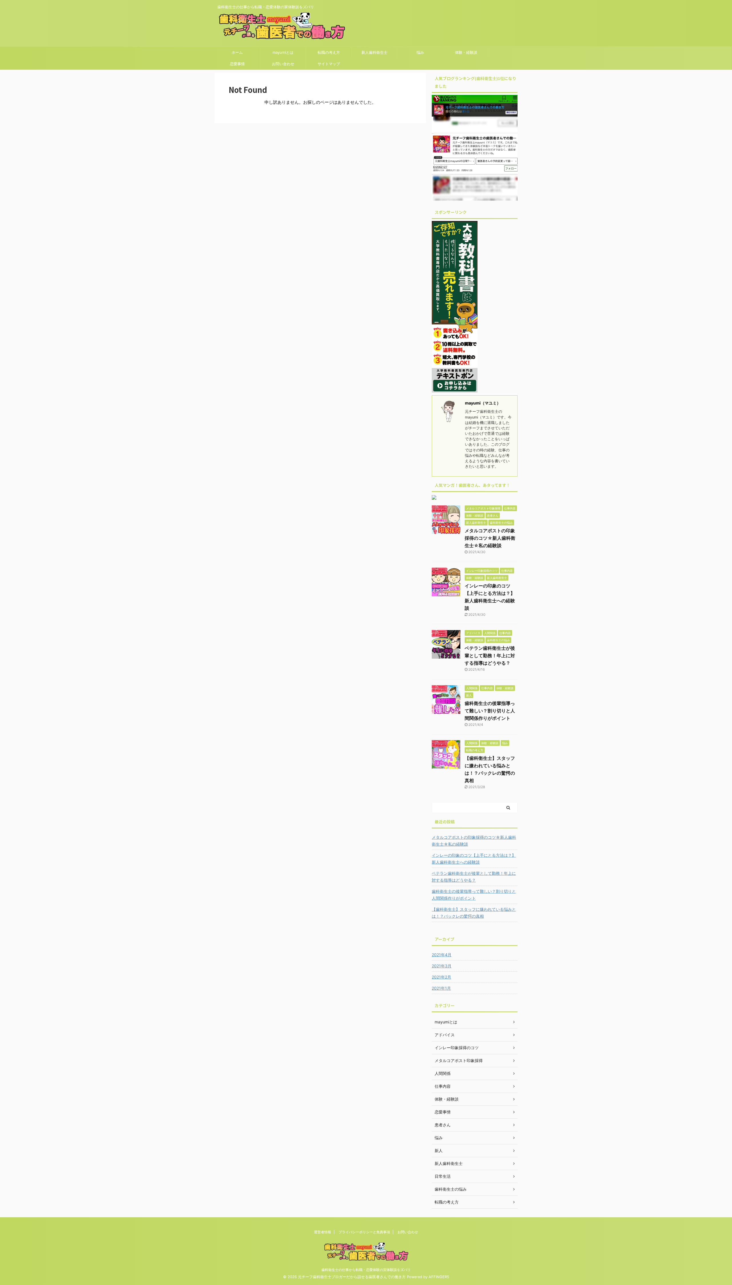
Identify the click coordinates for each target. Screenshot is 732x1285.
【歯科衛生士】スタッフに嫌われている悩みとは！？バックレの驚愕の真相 (474, 913)
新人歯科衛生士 (374, 52)
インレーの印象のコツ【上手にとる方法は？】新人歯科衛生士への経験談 (474, 858)
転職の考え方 (329, 52)
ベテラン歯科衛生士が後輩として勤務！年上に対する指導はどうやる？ (490, 655)
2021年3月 (441, 965)
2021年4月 (441, 954)
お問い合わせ (283, 63)
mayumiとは (282, 52)
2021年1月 (441, 988)
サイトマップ (329, 63)
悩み (420, 52)
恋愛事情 (237, 63)
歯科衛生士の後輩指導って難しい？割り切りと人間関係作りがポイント (490, 710)
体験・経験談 (466, 52)
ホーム (237, 52)
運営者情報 (322, 1232)
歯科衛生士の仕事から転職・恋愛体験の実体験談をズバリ (366, 1270)
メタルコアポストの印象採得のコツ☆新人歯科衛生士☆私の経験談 (490, 538)
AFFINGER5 (439, 1277)
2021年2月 (441, 977)
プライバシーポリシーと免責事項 (364, 1232)
